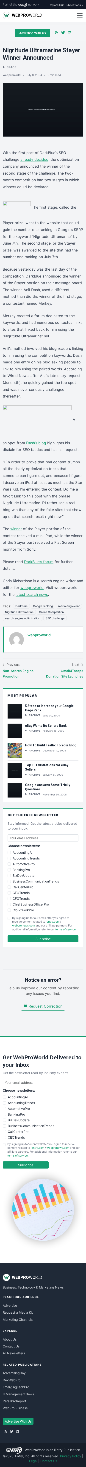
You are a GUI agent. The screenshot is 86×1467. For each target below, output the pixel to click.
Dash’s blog (36, 443)
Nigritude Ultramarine (19, 612)
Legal (33, 1461)
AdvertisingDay (14, 1373)
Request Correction (45, 1006)
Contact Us (11, 1346)
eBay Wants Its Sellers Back (46, 726)
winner (16, 528)
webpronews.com (23, 925)
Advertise (10, 1305)
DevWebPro (11, 1380)
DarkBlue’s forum (38, 561)
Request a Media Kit (18, 1312)
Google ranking (43, 606)
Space (12, 67)
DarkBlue (21, 606)
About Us (10, 1339)
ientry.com (52, 921)
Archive (35, 715)
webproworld (12, 75)
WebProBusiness (15, 1408)
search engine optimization (22, 618)
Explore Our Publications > (66, 5)
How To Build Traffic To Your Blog (50, 745)
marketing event (69, 606)
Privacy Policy (70, 1456)
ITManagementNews (18, 1394)
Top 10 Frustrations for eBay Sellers (46, 767)
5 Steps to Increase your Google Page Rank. (49, 708)
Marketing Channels (18, 1319)
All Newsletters (14, 1353)
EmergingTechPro (16, 1387)
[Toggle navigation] (79, 15)
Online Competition (51, 612)
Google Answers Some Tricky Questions (47, 787)
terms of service (65, 929)
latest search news (32, 594)
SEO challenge (55, 618)
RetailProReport (14, 1401)
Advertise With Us (32, 33)
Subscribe (43, 939)
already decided (34, 159)
